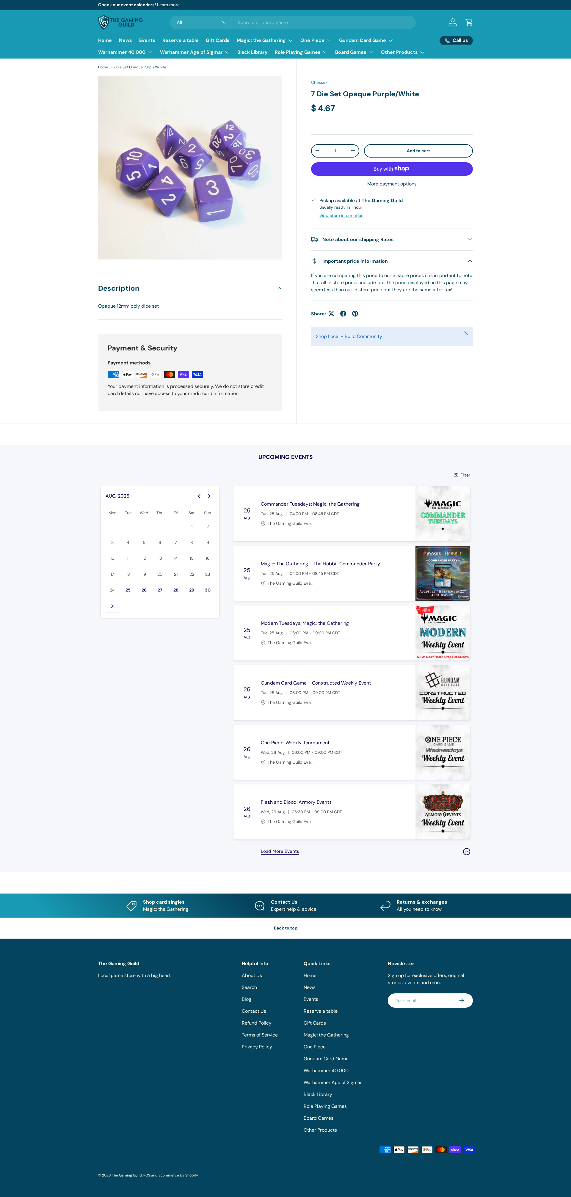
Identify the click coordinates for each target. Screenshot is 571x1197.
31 (112, 606)
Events (147, 40)
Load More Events (280, 851)
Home (105, 40)
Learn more (168, 4)
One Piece (312, 40)
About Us (252, 975)
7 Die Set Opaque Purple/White (140, 67)
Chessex (319, 82)
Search (249, 987)
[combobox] (293, 22)
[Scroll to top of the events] (466, 851)
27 (160, 590)
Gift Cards (218, 40)
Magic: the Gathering (261, 40)
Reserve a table (180, 40)
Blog (246, 999)
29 (191, 590)
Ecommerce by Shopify (178, 1175)
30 (208, 590)
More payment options (392, 183)
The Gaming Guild (127, 1175)
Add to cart (418, 150)
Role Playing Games (298, 52)
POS (146, 1175)
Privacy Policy (257, 1047)
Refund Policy (257, 1023)
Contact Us (254, 1011)
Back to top (285, 928)
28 (175, 590)
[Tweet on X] (331, 314)
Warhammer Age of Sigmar (191, 52)
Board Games (350, 52)
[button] (469, 22)
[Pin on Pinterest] (355, 314)
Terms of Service (260, 1035)
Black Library (252, 52)
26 (144, 590)
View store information (341, 215)
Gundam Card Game (362, 40)
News (125, 40)
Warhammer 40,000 (121, 52)
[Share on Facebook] (343, 314)
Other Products (399, 52)
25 (128, 590)
